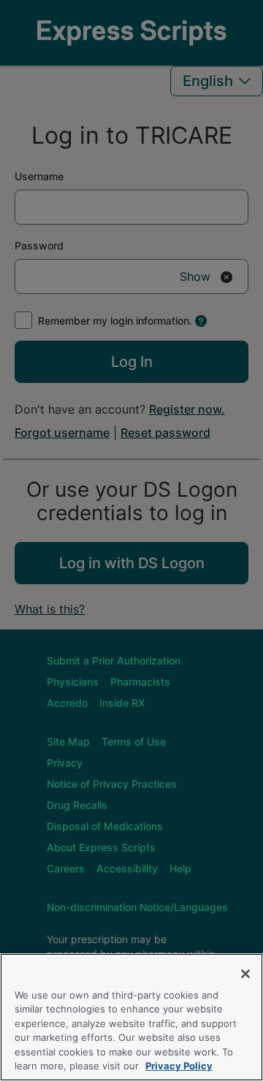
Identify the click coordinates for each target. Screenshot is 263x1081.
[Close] (245, 974)
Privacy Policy (179, 1066)
